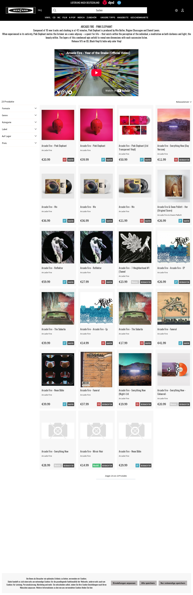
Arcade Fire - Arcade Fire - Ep (94, 329)
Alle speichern (148, 583)
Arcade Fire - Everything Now (55, 451)
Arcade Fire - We (49, 207)
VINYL (48, 17)
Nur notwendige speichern (173, 583)
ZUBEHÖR (91, 17)
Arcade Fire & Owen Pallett (169, 215)
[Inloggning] (182, 10)
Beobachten (184, 159)
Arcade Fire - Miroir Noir (91, 451)
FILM (64, 17)
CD (54, 17)
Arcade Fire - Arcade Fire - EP (171, 268)
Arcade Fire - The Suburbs (54, 329)
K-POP (72, 17)
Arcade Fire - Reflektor (52, 268)
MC (58, 17)
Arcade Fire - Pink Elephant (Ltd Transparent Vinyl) (133, 147)
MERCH (81, 17)
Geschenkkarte (139, 17)
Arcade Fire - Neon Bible (53, 390)
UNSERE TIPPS (107, 17)
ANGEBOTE (122, 17)
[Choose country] (176, 10)
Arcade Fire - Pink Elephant (54, 146)
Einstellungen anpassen (124, 583)
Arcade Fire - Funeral (167, 329)
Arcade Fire (47, 150)
